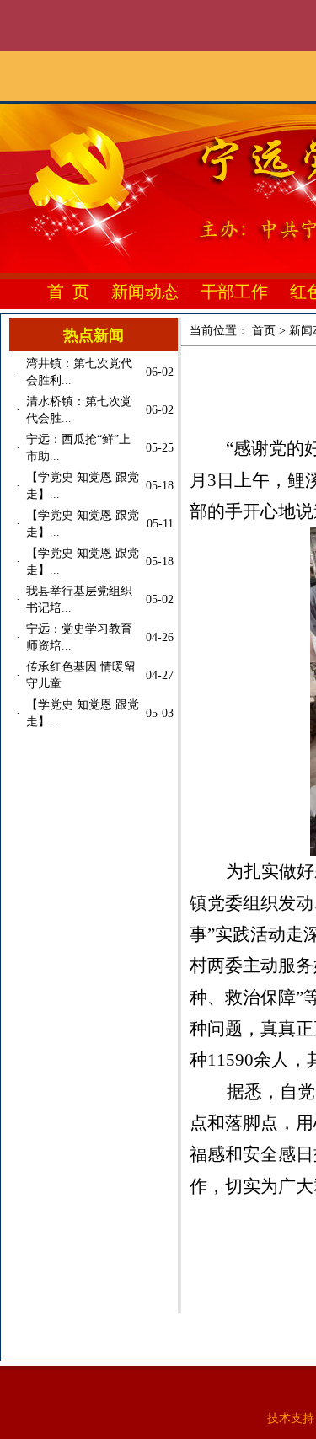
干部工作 (234, 291)
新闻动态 (145, 291)
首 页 (68, 291)
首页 (264, 330)
